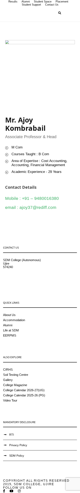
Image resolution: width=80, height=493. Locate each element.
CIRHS (8, 369)
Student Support (31, 4)
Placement (62, 1)
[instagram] (19, 491)
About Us (9, 315)
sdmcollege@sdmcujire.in (20, 277)
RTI (11, 434)
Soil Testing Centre (15, 374)
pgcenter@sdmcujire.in (18, 281)
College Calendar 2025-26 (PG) (24, 395)
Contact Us (51, 4)
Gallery (8, 380)
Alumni (26, 1)
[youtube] (12, 491)
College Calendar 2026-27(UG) (24, 390)
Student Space (42, 1)
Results (12, 1)
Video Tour (10, 400)
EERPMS (9, 335)
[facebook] (4, 491)
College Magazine (15, 385)
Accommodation (14, 320)
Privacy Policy (18, 445)
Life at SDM (11, 330)
